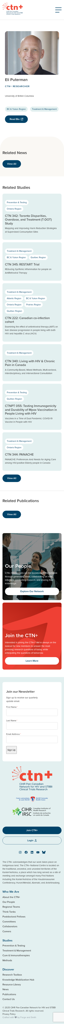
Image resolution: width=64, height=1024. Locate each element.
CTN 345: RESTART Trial (22, 264)
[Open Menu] (58, 10)
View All (11, 164)
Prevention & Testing (17, 202)
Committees (9, 921)
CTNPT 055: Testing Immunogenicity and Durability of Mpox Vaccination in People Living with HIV (31, 409)
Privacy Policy (9, 1014)
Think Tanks (9, 911)
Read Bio (15, 119)
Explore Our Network (32, 591)
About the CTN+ (11, 897)
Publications (9, 994)
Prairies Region (33, 304)
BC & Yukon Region (16, 109)
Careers (6, 931)
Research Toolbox (12, 974)
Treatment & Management (44, 109)
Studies (7, 940)
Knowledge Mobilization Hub (18, 979)
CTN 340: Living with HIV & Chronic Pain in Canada (30, 363)
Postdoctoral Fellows (13, 916)
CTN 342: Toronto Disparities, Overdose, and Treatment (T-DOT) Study (28, 219)
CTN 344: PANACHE (19, 454)
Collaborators (9, 926)
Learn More (32, 661)
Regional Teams (11, 906)
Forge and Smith (28, 1017)
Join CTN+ (32, 830)
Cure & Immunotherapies (16, 955)
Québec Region (38, 257)
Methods (7, 960)
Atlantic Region (14, 298)
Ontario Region (14, 208)
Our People (8, 902)
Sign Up (11, 750)
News (5, 989)
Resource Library (11, 984)
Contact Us (8, 999)
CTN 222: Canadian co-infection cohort (27, 320)
